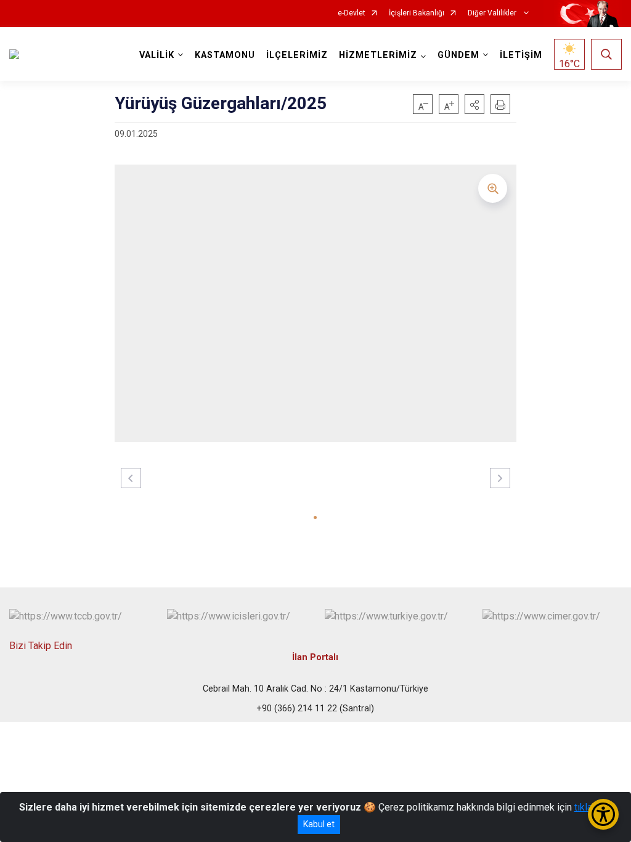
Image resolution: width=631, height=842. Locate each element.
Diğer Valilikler (493, 13)
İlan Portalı (315, 657)
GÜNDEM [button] (458, 55)
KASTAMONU (225, 55)
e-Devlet (351, 13)
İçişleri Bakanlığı (416, 13)
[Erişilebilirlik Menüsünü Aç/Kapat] (603, 814)
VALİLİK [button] (156, 55)
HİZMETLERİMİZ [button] (378, 55)
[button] (474, 104)
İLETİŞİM (521, 55)
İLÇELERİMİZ (297, 55)
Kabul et (319, 824)
